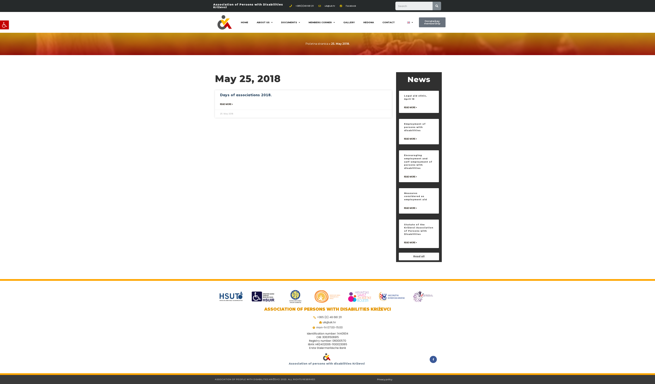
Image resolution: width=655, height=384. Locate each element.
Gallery (349, 22)
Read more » (226, 104)
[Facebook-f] (433, 359)
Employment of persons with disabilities (415, 127)
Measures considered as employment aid (415, 196)
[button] (4, 24)
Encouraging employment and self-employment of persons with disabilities (418, 161)
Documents (289, 22)
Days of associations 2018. (246, 95)
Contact (388, 22)
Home (244, 22)
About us (263, 22)
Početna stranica (316, 43)
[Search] (437, 6)
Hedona (368, 22)
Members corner (320, 22)
